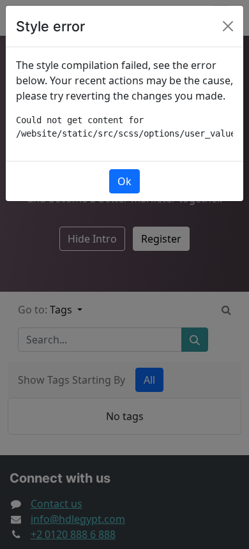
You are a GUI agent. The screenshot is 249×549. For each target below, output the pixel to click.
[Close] (228, 26)
